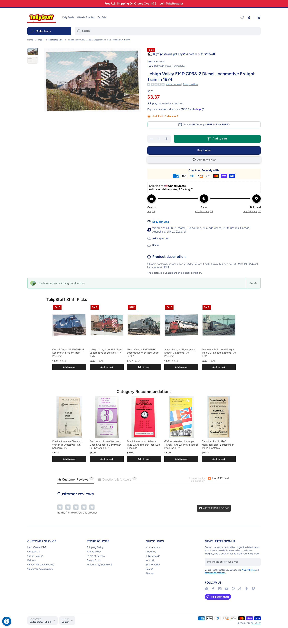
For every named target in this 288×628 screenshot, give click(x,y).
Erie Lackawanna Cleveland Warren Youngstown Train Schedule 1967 (67, 444)
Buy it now (204, 150)
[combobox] (168, 31)
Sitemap (150, 573)
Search (149, 568)
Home (30, 39)
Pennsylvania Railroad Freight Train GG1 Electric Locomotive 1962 (219, 353)
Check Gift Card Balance (40, 564)
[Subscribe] (256, 562)
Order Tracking (35, 555)
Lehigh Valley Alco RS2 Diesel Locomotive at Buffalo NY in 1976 (106, 353)
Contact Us (33, 551)
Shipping (152, 103)
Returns (31, 560)
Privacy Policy (93, 560)
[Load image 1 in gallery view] (32, 51)
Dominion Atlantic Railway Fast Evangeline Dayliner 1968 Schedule (143, 444)
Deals (41, 39)
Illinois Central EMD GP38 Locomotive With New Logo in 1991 (143, 353)
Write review (173, 84)
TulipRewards (153, 555)
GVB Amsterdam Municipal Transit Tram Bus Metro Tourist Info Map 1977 (181, 444)
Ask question (190, 84)
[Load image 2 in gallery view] (32, 60)
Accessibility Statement (99, 564)
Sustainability (153, 564)
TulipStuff (256, 623)
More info (253, 283)
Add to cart (69, 367)
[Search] (77, 31)
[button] (204, 160)
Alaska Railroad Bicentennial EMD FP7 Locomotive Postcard (179, 353)
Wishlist (150, 560)
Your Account (153, 547)
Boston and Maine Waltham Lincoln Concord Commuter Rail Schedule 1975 (105, 444)
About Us (151, 551)
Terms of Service (95, 555)
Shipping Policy (94, 547)
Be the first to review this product (77, 512)
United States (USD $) (41, 622)
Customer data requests (40, 568)
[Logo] (41, 17)
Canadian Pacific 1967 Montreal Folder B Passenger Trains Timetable (218, 444)
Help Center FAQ (36, 547)
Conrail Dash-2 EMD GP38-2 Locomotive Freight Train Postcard (68, 353)
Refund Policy (93, 551)
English (65, 622)
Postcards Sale (55, 39)
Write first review (215, 508)
